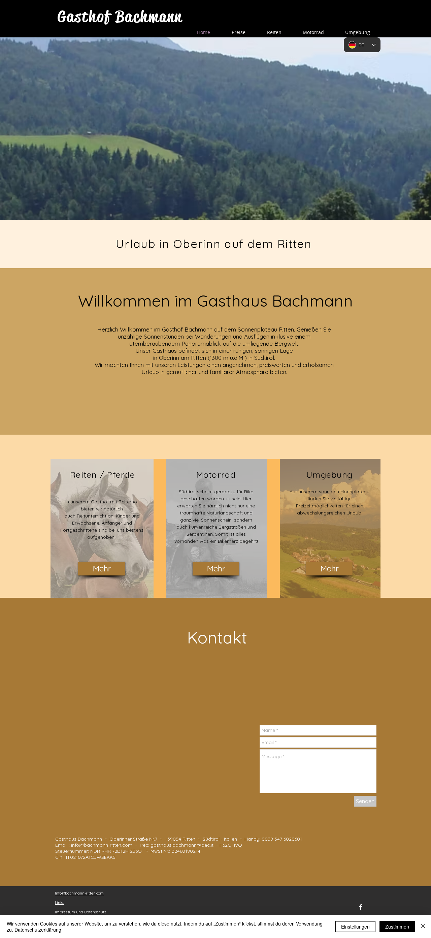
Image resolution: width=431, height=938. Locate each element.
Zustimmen (397, 926)
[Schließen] (423, 926)
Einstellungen (355, 926)
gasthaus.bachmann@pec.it (182, 845)
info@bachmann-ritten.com (101, 845)
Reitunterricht (91, 516)
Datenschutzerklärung (37, 929)
